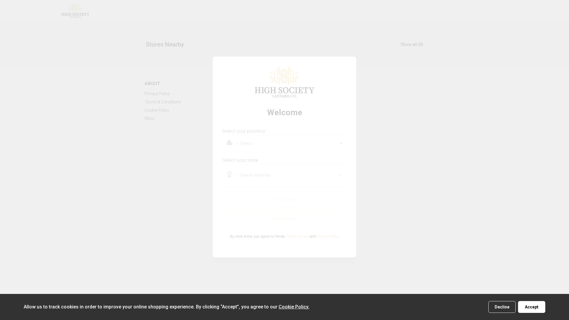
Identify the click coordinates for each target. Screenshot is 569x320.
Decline (502, 307)
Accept (531, 307)
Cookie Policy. (294, 307)
